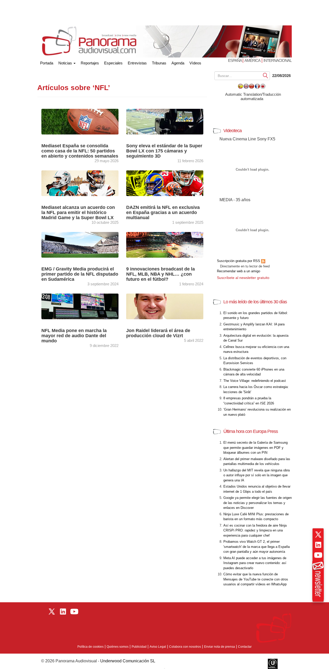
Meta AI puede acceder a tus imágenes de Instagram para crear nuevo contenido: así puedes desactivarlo (254, 563)
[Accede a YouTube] (318, 555)
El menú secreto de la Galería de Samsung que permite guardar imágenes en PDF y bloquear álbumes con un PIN (255, 447)
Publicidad (139, 646)
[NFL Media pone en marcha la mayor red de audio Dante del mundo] (79, 306)
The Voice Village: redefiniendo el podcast (254, 381)
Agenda (177, 63)
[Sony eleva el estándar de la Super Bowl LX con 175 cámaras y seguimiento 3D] (164, 121)
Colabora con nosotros (185, 646)
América (252, 60)
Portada (46, 62)
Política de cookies (90, 646)
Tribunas (159, 63)
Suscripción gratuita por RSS (239, 261)
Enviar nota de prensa (219, 646)
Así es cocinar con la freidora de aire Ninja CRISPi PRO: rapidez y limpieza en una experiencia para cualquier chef (255, 530)
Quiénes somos (118, 646)
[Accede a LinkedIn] (318, 545)
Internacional (277, 60)
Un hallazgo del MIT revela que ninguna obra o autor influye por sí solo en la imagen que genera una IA (256, 475)
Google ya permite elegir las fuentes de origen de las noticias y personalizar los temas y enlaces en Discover (257, 503)
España (235, 60)
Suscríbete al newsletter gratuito (243, 278)
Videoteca (232, 130)
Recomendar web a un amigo (238, 271)
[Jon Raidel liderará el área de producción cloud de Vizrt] (164, 306)
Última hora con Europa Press (250, 431)
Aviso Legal (158, 646)
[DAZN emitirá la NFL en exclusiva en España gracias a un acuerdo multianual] (164, 183)
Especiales (113, 63)
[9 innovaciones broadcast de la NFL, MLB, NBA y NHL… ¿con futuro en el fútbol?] (164, 244)
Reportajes (90, 63)
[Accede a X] (318, 534)
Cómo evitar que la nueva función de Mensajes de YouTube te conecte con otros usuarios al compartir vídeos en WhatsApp (255, 579)
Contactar (245, 646)
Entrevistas (137, 63)
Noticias (65, 63)
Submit (265, 75)
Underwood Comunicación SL (127, 661)
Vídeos (195, 63)
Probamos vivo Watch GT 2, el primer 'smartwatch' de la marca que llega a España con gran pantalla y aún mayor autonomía (256, 547)
